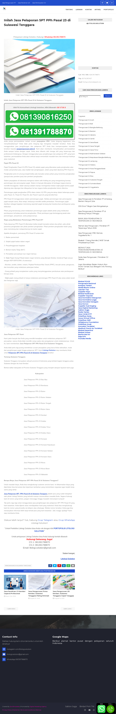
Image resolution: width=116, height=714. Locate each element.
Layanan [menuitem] (79, 9)
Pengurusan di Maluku (87, 165)
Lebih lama (67, 609)
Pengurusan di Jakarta (87, 135)
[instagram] (102, 3)
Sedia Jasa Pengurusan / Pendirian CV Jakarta (93, 258)
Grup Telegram (45, 520)
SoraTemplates (14, 706)
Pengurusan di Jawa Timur (88, 150)
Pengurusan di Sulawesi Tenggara (18, 565)
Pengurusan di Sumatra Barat (90, 183)
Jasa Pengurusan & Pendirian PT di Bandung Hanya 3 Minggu (92, 212)
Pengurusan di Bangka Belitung (91, 127)
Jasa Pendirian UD (24, 3)
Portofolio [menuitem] (109, 9)
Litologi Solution (49, 350)
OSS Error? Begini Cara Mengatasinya (93, 206)
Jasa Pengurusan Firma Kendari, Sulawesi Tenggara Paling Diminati (38, 593)
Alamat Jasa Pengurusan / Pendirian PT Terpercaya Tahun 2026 (93, 227)
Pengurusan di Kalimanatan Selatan (92, 153)
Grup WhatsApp (67, 520)
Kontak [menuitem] (88, 9)
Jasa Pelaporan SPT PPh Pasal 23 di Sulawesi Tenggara (25, 494)
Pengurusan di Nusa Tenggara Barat (92, 168)
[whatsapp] (112, 3)
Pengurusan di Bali (86, 124)
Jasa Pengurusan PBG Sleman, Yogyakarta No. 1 (90, 234)
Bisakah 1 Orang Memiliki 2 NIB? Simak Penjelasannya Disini (93, 241)
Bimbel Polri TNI (87, 706)
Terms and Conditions (28, 710)
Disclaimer (16, 710)
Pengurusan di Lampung (88, 161)
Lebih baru (11, 609)
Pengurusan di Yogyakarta (89, 187)
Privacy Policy (7, 710)
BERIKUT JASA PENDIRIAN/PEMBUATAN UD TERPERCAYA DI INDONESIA (90, 250)
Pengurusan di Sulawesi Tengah (90, 180)
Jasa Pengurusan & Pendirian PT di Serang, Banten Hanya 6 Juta (95, 200)
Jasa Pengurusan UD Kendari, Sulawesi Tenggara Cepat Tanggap (63, 593)
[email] (107, 3)
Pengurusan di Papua (87, 172)
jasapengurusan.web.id (26, 149)
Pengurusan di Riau (86, 176)
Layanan (82, 116)
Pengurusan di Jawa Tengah (89, 146)
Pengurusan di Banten (87, 131)
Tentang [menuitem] (69, 9)
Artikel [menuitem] (98, 9)
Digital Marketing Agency (38, 706)
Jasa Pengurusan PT (9, 3)
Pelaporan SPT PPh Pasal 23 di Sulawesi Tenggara (27, 353)
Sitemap (38, 710)
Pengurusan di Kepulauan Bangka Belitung (95, 157)
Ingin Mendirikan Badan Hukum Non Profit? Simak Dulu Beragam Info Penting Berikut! (95, 266)
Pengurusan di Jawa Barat (88, 142)
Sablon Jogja (71, 706)
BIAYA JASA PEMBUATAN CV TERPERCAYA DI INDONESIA (90, 220)
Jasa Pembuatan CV (39, 3)
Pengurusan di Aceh (86, 120)
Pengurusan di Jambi (87, 139)
